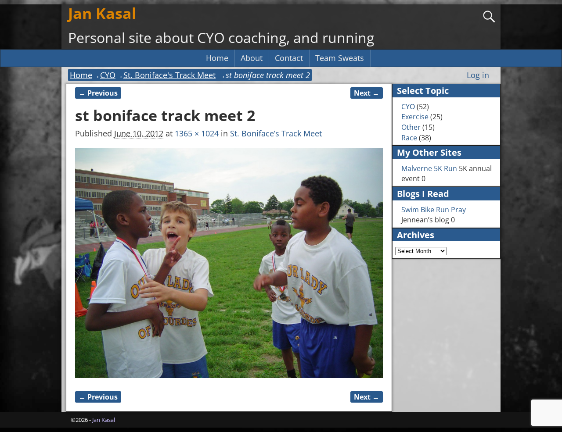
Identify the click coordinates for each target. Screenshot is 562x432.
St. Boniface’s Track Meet (276, 133)
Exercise (415, 116)
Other (411, 127)
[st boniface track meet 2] (229, 263)
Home (217, 58)
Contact (289, 58)
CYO (107, 75)
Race (409, 138)
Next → (366, 93)
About (252, 58)
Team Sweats (339, 58)
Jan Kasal (102, 13)
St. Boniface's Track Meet (169, 75)
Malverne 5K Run (429, 168)
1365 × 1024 (197, 133)
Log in (478, 75)
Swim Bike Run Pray (433, 209)
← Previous (98, 93)
